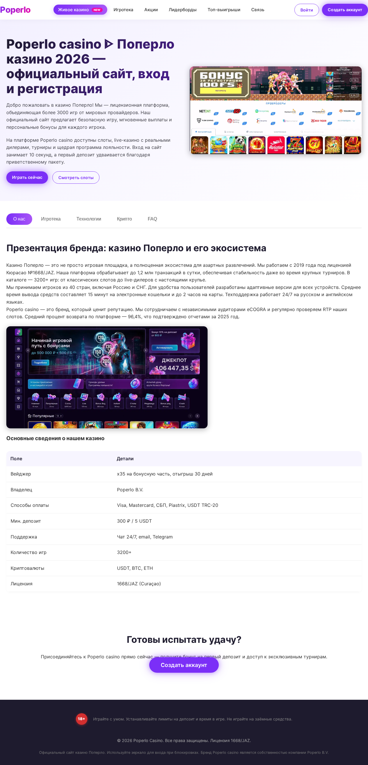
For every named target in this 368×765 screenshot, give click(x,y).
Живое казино (79, 9)
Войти (306, 9)
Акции (151, 9)
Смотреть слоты (75, 177)
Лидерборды (183, 9)
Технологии (88, 218)
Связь (257, 9)
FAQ (152, 218)
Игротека (123, 9)
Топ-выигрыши (224, 9)
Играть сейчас (27, 177)
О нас (19, 218)
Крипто (124, 218)
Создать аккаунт (345, 9)
